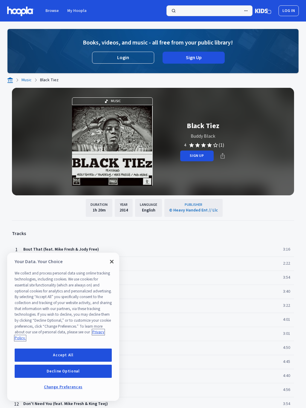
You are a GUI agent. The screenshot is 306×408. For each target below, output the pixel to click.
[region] (63, 327)
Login (123, 57)
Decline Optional (63, 371)
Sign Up (194, 57)
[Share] (223, 156)
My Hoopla (77, 11)
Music (27, 80)
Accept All (63, 355)
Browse (52, 11)
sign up (197, 155)
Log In (288, 11)
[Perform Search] (209, 10)
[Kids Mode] (263, 11)
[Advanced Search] (246, 10)
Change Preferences (63, 387)
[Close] (111, 261)
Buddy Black (203, 136)
